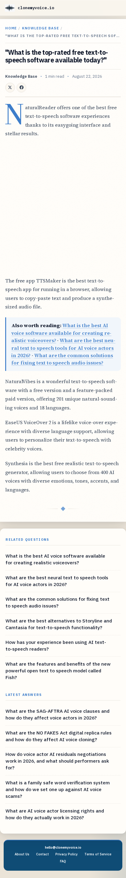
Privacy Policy (66, 854)
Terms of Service (97, 854)
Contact (42, 854)
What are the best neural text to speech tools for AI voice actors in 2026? (63, 348)
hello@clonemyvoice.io (63, 847)
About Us (22, 854)
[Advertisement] (63, 207)
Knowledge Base (40, 28)
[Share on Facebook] (21, 87)
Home (11, 28)
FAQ (63, 861)
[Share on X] (10, 87)
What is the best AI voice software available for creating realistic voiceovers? (61, 333)
